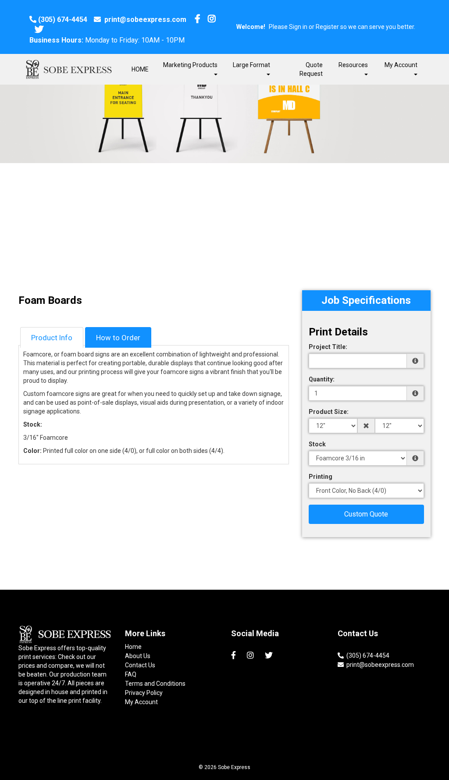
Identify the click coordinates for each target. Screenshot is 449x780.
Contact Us (140, 665)
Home (133, 646)
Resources (353, 64)
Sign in (298, 26)
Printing (320, 476)
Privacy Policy (144, 692)
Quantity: (322, 379)
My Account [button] (401, 64)
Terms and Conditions (155, 683)
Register (327, 26)
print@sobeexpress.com (144, 19)
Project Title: (328, 346)
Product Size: (329, 411)
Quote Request (311, 69)
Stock (317, 444)
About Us (137, 655)
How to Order (118, 337)
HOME (140, 69)
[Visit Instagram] (213, 19)
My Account (141, 701)
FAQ (130, 674)
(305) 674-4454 (62, 19)
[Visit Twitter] (40, 30)
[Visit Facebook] (199, 19)
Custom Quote (366, 514)
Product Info (51, 337)
